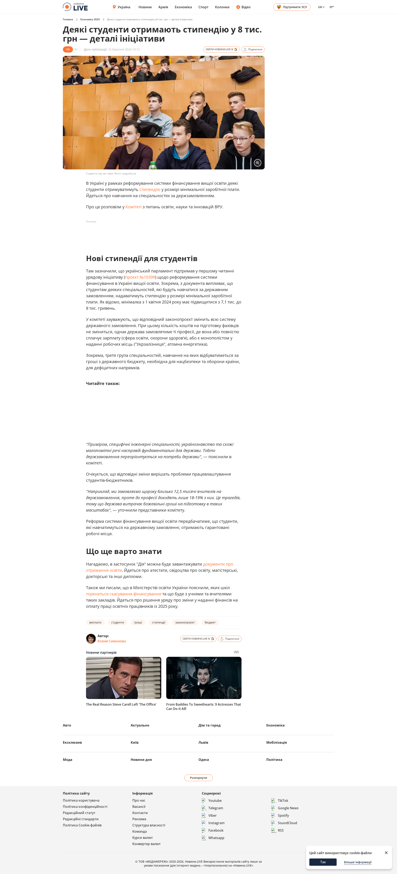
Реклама (139, 819)
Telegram (215, 808)
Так (323, 862)
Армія (163, 7)
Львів (203, 742)
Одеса (203, 759)
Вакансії (138, 806)
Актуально (140, 725)
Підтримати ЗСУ (295, 7)
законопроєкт (185, 622)
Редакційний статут (79, 812)
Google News (288, 808)
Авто (67, 725)
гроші (138, 622)
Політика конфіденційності (85, 806)
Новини (145, 7)
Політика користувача (81, 800)
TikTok (283, 800)
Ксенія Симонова (112, 641)
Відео (246, 7)
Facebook (216, 830)
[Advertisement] (161, 234)
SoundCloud (287, 823)
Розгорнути (198, 778)
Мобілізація (276, 742)
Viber (212, 815)
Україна (124, 7)
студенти (117, 622)
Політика (274, 759)
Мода (67, 759)
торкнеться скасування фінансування (123, 594)
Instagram (216, 823)
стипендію (149, 189)
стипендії (158, 622)
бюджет (210, 622)
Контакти (140, 812)
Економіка (183, 7)
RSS (281, 830)
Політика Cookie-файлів (82, 825)
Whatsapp (216, 838)
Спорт (203, 7)
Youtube (215, 800)
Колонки (222, 7)
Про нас (138, 800)
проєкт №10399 (140, 277)
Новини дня (141, 759)
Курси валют (142, 837)
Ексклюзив (72, 742)
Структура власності (148, 825)
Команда (139, 831)
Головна (68, 19)
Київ (135, 742)
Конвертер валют (146, 844)
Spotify (283, 815)
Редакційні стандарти (81, 819)
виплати (95, 622)
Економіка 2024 (90, 19)
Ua (320, 7)
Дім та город (209, 725)
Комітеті (134, 207)
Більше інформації (358, 862)
